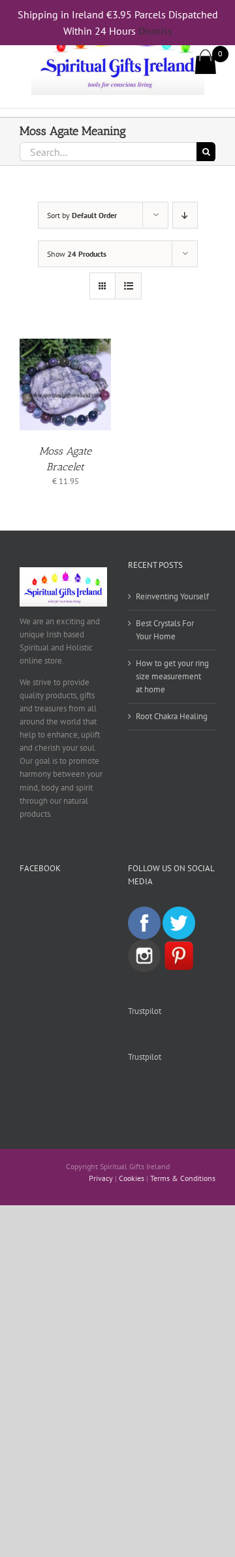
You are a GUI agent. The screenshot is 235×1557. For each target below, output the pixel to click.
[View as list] (128, 286)
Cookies (131, 1178)
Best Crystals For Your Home (165, 630)
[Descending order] (185, 215)
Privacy (101, 1178)
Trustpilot (144, 1011)
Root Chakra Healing (172, 716)
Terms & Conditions (182, 1178)
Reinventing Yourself (172, 596)
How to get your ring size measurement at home (172, 676)
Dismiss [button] (155, 30)
